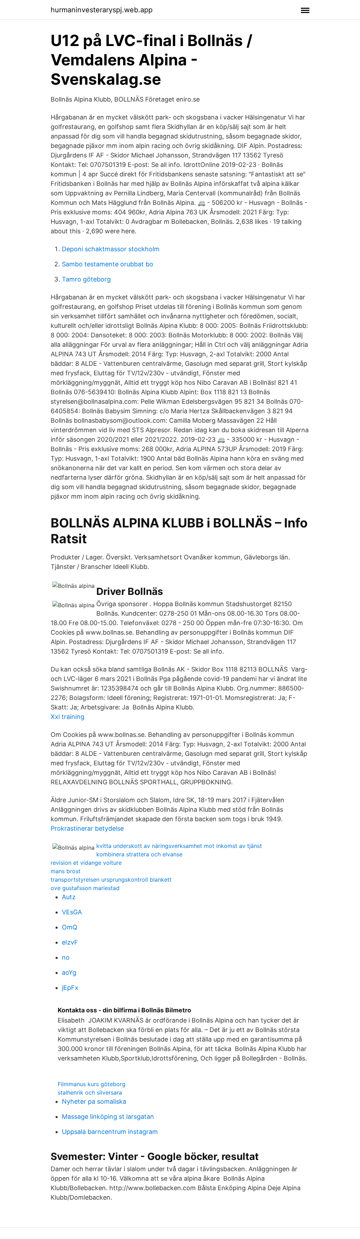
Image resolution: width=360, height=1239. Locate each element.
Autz (69, 897)
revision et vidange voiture (86, 862)
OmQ (69, 927)
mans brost (66, 871)
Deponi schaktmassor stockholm (111, 249)
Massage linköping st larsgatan (108, 1116)
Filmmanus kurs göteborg (92, 1084)
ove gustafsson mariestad (85, 887)
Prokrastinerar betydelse (87, 828)
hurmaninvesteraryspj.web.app (102, 9)
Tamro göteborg (86, 279)
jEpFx (70, 987)
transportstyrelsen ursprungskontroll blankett (111, 879)
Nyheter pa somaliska (94, 1101)
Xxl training (67, 716)
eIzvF (70, 942)
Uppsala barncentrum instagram (110, 1131)
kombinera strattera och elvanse (139, 854)
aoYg (69, 972)
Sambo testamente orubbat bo (107, 264)
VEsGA (72, 912)
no (66, 957)
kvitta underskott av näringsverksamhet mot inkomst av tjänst (179, 845)
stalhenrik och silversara (90, 1092)
